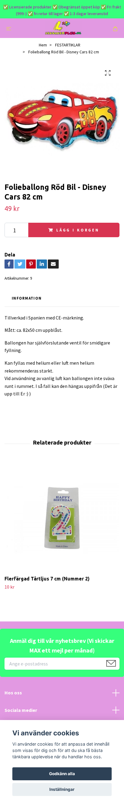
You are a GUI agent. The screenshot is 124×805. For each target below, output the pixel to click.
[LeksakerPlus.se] (63, 28)
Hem (43, 45)
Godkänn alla (62, 773)
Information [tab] (27, 298)
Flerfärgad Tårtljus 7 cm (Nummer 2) (47, 578)
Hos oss (13, 693)
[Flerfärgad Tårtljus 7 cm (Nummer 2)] (62, 518)
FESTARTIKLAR (67, 45)
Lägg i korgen (77, 230)
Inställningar (62, 789)
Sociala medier (21, 710)
